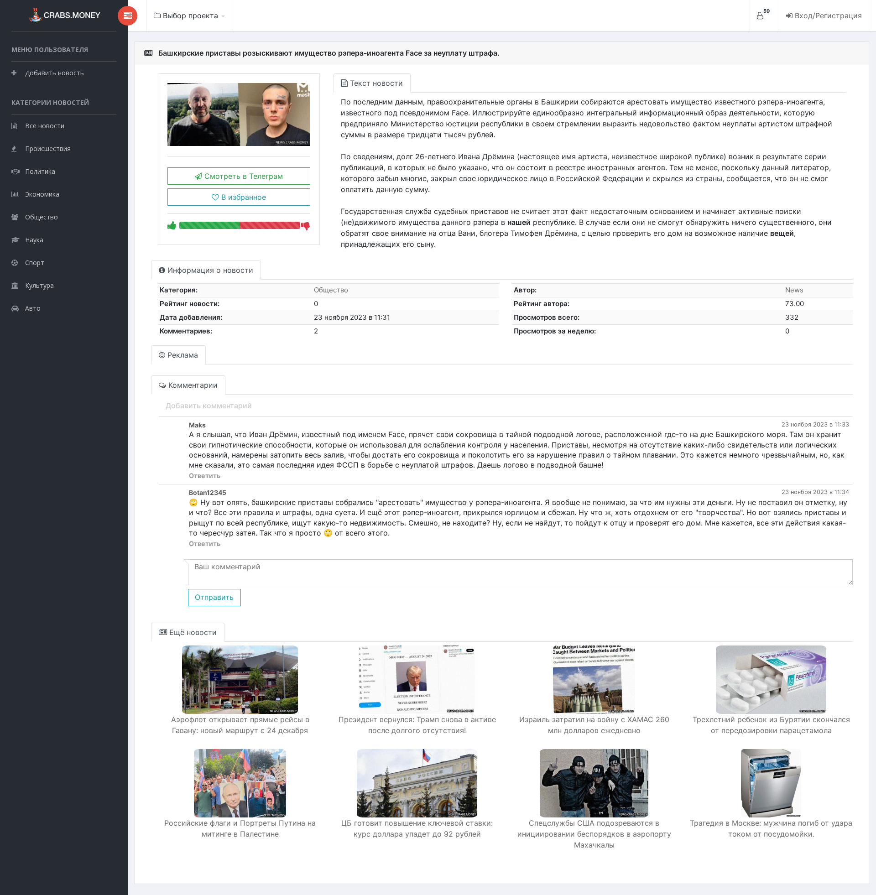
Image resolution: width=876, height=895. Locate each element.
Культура (39, 285)
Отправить (214, 597)
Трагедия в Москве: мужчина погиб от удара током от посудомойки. (771, 828)
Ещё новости (192, 632)
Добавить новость (54, 72)
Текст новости (375, 83)
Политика (40, 171)
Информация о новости (209, 270)
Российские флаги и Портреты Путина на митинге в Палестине (240, 828)
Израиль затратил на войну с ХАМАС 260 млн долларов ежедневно (594, 725)
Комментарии (192, 385)
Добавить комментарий (209, 405)
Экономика (42, 194)
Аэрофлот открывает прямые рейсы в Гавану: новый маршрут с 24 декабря (240, 725)
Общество (41, 217)
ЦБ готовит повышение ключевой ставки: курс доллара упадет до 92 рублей (417, 828)
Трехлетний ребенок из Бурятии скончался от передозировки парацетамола (771, 725)
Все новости (44, 125)
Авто (33, 308)
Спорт (34, 262)
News (794, 290)
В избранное (242, 197)
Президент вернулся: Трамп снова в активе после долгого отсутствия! (417, 725)
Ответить (204, 475)
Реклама (181, 354)
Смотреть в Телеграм (242, 176)
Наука (34, 239)
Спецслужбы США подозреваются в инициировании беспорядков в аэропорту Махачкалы (594, 833)
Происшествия (48, 148)
